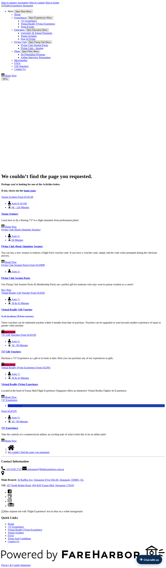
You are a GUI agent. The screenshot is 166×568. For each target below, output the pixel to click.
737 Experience (29, 20)
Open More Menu (23, 11)
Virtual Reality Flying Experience (38, 23)
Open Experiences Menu (40, 18)
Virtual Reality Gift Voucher (16, 309)
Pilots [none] (17, 51)
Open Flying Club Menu (40, 42)
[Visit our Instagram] (10, 501)
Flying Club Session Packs (34, 45)
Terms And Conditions (19, 538)
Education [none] (19, 29)
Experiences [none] (20, 17)
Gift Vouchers (21, 66)
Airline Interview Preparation (36, 57)
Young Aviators (29, 36)
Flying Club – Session (32, 48)
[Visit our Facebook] (10, 492)
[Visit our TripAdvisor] (11, 505)
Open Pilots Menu (30, 51)
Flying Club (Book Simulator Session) (22, 246)
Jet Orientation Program (33, 54)
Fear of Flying (28, 39)
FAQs (17, 63)
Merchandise (20, 60)
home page (30, 190)
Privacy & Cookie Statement (15, 565)
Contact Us (20, 69)
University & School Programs (36, 33)
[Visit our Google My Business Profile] (10, 496)
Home (17, 14)
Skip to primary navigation (15, 2)
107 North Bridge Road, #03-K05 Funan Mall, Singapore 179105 (40, 485)
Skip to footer (52, 2)
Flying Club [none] (20, 42)
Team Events (27, 26)
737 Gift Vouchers (11, 351)
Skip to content (37, 2)
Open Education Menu (37, 30)
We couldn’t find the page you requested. (29, 452)
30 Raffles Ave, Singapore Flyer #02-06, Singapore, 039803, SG (51, 479)
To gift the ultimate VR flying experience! (17, 316)
